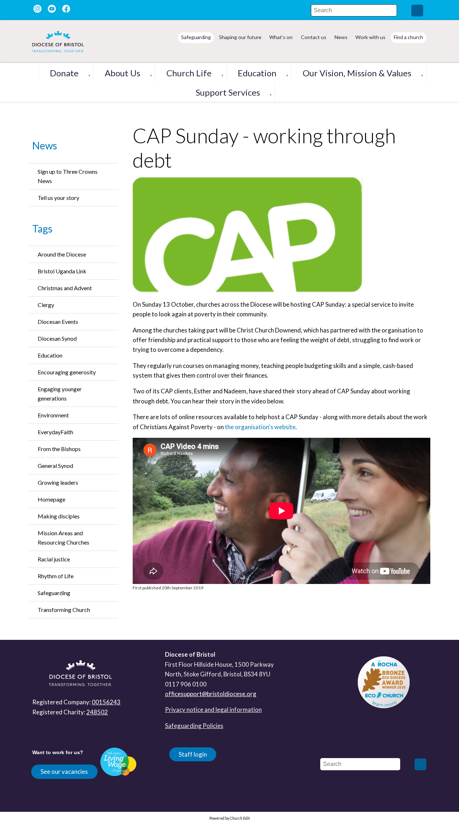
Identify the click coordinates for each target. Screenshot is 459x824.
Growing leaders (58, 482)
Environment (53, 415)
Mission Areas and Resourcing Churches (63, 538)
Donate (64, 73)
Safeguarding (54, 592)
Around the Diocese (62, 254)
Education (257, 73)
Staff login (193, 754)
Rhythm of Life (56, 576)
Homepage (51, 499)
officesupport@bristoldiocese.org (210, 694)
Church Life (189, 73)
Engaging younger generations (60, 393)
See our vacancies (64, 771)
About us (122, 73)
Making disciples (59, 516)
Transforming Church (64, 609)
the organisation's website (260, 427)
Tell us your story (58, 197)
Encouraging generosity (67, 372)
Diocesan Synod (57, 338)
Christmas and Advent (65, 287)
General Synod (55, 465)
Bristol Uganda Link (62, 271)
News (44, 145)
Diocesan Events (58, 321)
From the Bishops (59, 448)
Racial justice (54, 559)
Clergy (46, 304)
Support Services (228, 92)
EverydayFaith (55, 431)
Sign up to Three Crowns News (68, 176)
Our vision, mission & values (357, 73)
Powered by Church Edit (229, 818)
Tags (42, 228)
